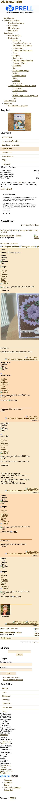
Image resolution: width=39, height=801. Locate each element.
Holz (14, 68)
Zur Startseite (9, 18)
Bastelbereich (13, 38)
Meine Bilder (13, 30)
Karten (14, 53)
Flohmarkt (16, 81)
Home (2, 189)
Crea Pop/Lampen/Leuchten (22, 61)
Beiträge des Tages (26, 230)
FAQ (3, 160)
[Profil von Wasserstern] (32, 416)
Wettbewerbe (7, 152)
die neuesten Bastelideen (11, 141)
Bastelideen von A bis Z (10, 145)
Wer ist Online (6, 230)
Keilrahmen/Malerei (19, 63)
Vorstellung (16, 40)
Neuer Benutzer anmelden (18, 106)
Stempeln (16, 56)
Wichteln (15, 73)
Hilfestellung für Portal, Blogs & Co (25, 96)
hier (20, 182)
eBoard (9, 189)
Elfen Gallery (7, 707)
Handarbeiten (17, 58)
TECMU (13, 798)
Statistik (4, 232)
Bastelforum (8, 33)
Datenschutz (8, 790)
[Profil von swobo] (32, 357)
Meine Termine (13, 28)
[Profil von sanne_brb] (32, 489)
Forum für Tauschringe (20, 71)
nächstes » (14, 243)
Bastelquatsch (17, 48)
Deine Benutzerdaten (12, 20)
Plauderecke (17, 88)
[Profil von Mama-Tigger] (19, 622)
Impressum (6, 164)
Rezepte (5, 688)
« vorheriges (4, 243)
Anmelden (8, 103)
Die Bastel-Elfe (11, 1)
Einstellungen (13, 25)
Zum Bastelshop (10, 101)
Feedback (5, 700)
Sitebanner (6, 696)
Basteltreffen (17, 83)
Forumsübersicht (7, 236)
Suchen (15, 230)
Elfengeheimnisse (19, 76)
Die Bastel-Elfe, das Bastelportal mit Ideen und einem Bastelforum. (6, 769)
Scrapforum (16, 66)
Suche (4, 711)
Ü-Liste (15, 78)
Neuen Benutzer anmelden (13, 680)
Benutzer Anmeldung (16, 23)
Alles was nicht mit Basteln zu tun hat (22, 86)
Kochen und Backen (19, 91)
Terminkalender (8, 156)
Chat (14, 98)
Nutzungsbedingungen (12, 787)
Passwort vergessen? (11, 677)
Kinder (14, 93)
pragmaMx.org (36, 642)
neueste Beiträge (14, 35)
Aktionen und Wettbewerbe (22, 50)
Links (4, 692)
